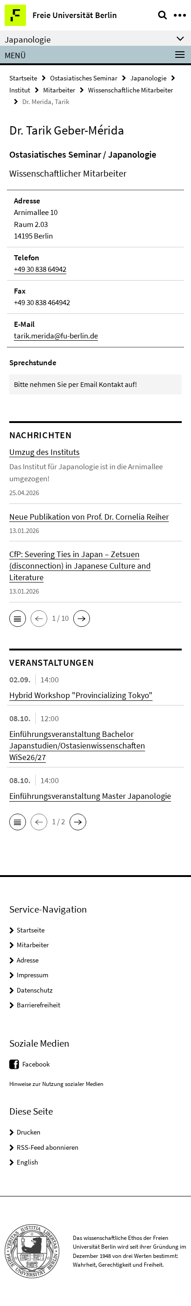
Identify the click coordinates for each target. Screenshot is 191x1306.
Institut (19, 90)
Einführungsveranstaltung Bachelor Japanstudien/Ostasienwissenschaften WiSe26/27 (77, 745)
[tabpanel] (95, 271)
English (27, 1162)
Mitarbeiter (59, 90)
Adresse (27, 960)
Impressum (32, 974)
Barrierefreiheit (38, 1004)
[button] (17, 618)
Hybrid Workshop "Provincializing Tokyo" (81, 695)
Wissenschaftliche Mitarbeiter (130, 90)
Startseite (23, 78)
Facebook (36, 1064)
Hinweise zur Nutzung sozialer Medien (56, 1084)
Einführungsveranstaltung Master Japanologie (90, 796)
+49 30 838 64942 (40, 269)
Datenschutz (34, 990)
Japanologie (148, 78)
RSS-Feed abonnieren (47, 1147)
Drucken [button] (28, 1132)
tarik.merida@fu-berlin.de (56, 336)
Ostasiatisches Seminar (83, 78)
